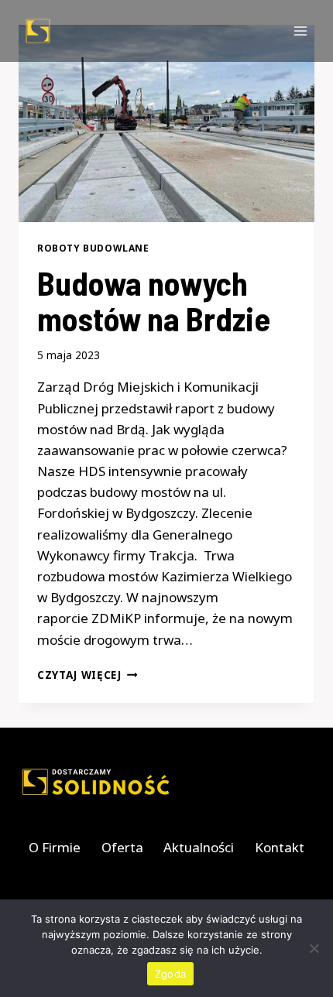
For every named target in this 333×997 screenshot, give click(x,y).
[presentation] (166, 123)
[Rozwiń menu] (300, 31)
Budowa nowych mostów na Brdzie (153, 300)
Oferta (122, 847)
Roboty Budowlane (93, 248)
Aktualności (198, 847)
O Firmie (55, 847)
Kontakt (279, 847)
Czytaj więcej (87, 674)
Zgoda (170, 974)
